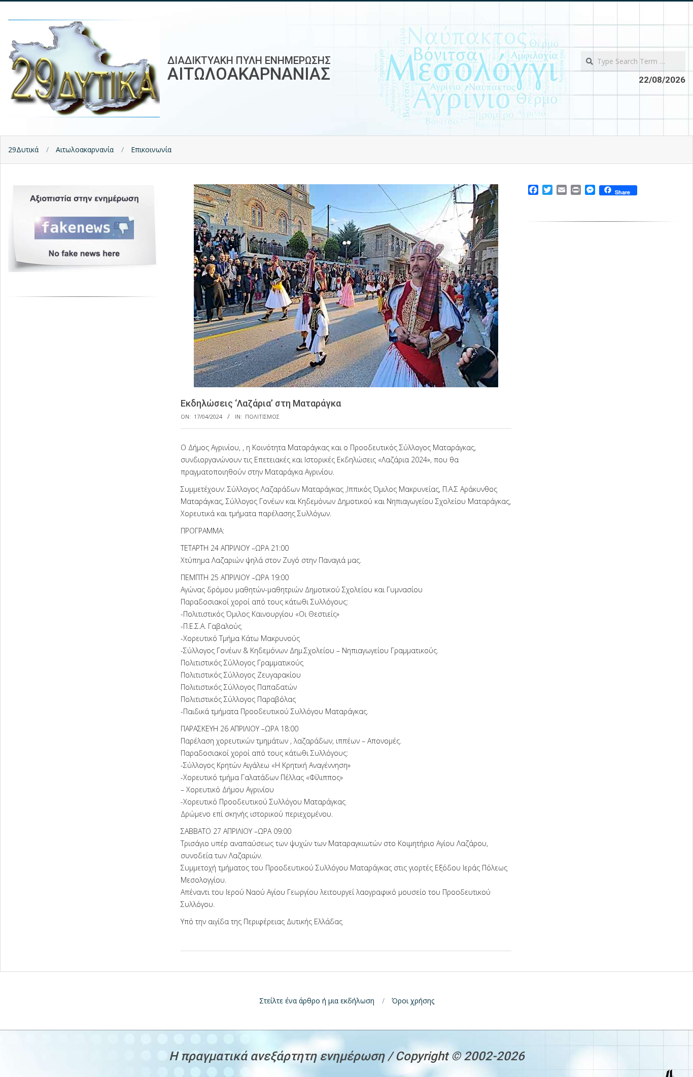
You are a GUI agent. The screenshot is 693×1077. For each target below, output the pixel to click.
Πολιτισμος (262, 416)
